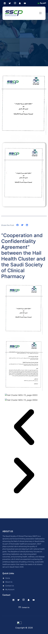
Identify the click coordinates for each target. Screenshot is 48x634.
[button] (6, 172)
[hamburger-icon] (40, 13)
